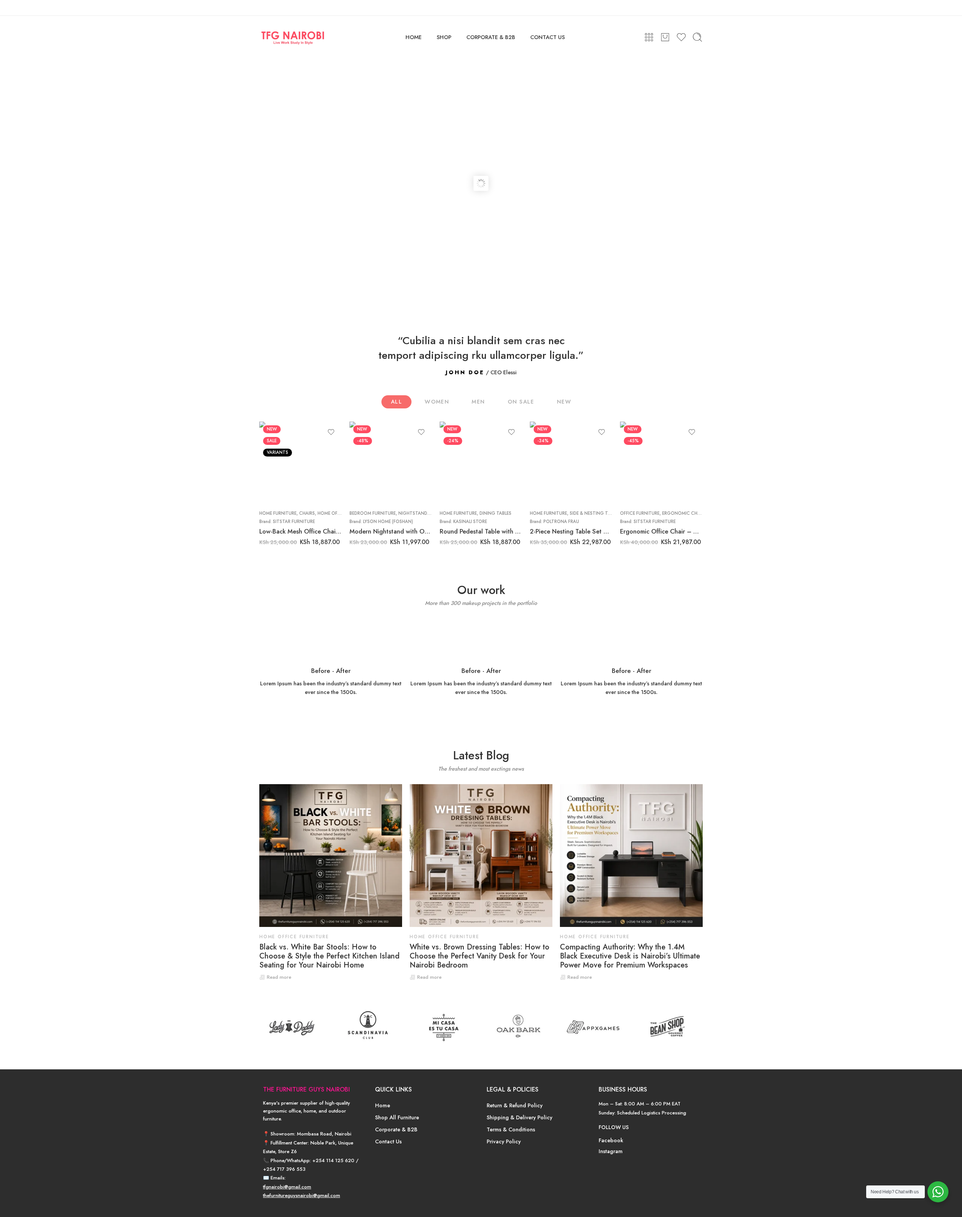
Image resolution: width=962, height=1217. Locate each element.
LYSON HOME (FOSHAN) (388, 522)
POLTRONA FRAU (561, 522)
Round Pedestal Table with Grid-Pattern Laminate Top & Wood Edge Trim (481, 531)
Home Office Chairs (340, 513)
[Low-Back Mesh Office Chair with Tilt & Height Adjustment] (300, 463)
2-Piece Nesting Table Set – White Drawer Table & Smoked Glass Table (571, 531)
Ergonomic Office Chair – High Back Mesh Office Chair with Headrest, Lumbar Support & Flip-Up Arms (661, 531)
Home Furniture (277, 513)
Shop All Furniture (397, 1117)
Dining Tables (495, 513)
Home (382, 1105)
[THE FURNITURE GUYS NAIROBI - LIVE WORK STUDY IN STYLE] (293, 37)
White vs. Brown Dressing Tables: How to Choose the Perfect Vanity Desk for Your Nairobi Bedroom (479, 956)
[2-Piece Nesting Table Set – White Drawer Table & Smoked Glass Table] (571, 463)
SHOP (444, 37)
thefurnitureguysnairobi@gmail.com (301, 1195)
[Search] (697, 37)
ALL (396, 401)
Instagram (611, 1151)
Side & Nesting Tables (595, 513)
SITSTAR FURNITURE (294, 522)
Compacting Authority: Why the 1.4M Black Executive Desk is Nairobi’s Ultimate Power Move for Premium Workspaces (630, 956)
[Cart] (665, 37)
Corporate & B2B (396, 1129)
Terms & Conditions (511, 1129)
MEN (478, 401)
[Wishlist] (331, 432)
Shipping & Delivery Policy (519, 1117)
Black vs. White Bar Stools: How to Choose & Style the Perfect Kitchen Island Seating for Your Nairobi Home (329, 956)
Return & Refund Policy (515, 1105)
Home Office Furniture (294, 936)
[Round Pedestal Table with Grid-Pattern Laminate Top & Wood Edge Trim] (481, 463)
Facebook (611, 1140)
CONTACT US (547, 37)
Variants (277, 452)
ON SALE (521, 401)
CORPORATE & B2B (490, 37)
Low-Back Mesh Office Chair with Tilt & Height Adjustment (300, 531)
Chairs (307, 513)
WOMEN (437, 401)
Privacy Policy (504, 1141)
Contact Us (388, 1141)
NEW (564, 401)
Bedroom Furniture (372, 513)
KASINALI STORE (470, 522)
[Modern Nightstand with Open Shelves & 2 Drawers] (390, 463)
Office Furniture (639, 513)
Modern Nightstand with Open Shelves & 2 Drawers (390, 531)
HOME (413, 37)
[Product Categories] (649, 37)
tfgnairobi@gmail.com (287, 1186)
